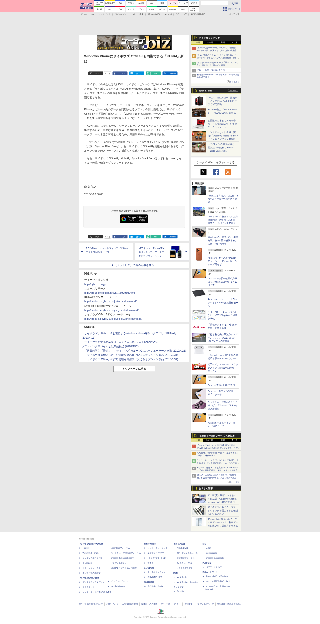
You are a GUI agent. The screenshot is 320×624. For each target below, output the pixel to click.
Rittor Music (150, 544)
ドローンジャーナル (91, 568)
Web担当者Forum (90, 553)
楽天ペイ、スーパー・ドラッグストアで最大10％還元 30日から (223, 367)
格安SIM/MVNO (198, 14)
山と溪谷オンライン (157, 572)
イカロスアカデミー (186, 568)
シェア (122, 73)
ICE (204, 544)
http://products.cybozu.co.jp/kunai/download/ (110, 301)
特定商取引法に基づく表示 (229, 604)
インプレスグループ (205, 604)
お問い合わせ (112, 604)
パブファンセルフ (214, 567)
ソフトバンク (104, 14)
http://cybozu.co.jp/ (95, 284)
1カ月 (234, 42)
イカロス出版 (179, 544)
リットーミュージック (158, 548)
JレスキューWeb (184, 563)
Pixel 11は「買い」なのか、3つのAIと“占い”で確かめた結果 (223, 199)
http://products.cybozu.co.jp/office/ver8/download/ (113, 318)
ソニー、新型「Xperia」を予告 (211, 70)
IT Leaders (87, 563)
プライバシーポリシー (171, 604)
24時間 (209, 42)
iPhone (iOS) (154, 14)
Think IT (86, 548)
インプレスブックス (120, 581)
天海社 (209, 548)
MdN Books (182, 577)
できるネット (88, 587)
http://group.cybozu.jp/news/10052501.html (109, 292)
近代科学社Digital (155, 586)
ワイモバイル (121, 14)
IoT (185, 14)
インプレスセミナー (120, 563)
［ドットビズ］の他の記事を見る (134, 265)
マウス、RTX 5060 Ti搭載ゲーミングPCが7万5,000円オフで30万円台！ (222, 101)
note (155, 73)
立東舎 (151, 563)
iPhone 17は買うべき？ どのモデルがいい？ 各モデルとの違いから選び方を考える (223, 522)
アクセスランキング (209, 38)
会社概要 (188, 604)
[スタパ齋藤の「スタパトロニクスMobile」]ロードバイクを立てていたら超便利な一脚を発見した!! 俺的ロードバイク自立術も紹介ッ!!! (218, 58)
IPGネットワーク (210, 572)
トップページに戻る (134, 368)
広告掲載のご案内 (130, 604)
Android (168, 14)
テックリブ (178, 587)
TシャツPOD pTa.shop (217, 576)
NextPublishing (118, 586)
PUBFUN (206, 563)
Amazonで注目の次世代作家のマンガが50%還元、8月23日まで (222, 281)
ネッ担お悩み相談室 (91, 573)
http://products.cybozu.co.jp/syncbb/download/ (111, 310)
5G (177, 14)
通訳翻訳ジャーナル (186, 558)
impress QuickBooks (215, 558)
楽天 (142, 14)
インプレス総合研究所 (92, 558)
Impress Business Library (122, 558)
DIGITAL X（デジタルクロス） (124, 568)
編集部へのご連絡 (149, 604)
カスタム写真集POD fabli (218, 581)
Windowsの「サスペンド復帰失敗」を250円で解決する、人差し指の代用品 (223, 240)
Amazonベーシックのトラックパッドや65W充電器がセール (223, 302)
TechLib (180, 591)
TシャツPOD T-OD (157, 558)
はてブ (139, 73)
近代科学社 (149, 582)
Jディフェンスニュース (187, 553)
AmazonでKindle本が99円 (221, 385)
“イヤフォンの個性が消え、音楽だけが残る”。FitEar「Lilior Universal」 (222, 147)
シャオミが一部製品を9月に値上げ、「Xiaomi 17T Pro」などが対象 (223, 405)
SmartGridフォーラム (120, 548)
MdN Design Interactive (187, 582)
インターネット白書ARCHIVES (96, 592)
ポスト (98, 73)
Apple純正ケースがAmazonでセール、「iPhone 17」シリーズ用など (222, 261)
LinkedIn (172, 73)
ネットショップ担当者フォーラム (126, 553)
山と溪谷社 (149, 568)
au (93, 14)
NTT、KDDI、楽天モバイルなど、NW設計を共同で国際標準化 (222, 315)
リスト (107, 73)
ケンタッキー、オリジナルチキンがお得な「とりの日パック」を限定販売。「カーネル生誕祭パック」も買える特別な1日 (218, 463)
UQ (133, 14)
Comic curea (211, 553)
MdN (175, 573)
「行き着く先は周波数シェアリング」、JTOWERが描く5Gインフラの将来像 (223, 337)
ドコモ (84, 14)
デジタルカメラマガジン (93, 582)
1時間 (197, 42)
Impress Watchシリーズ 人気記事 (217, 435)
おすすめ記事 (206, 488)
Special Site (205, 90)
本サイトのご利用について (91, 604)
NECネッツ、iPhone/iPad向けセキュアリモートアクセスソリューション (151, 252)
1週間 (222, 42)
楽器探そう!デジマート (158, 553)
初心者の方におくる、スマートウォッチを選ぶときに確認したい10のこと (223, 510)
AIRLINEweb (182, 548)
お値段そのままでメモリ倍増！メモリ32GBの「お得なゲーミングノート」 (222, 123)
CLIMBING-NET (155, 577)
